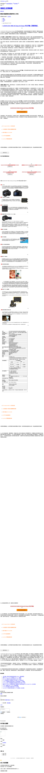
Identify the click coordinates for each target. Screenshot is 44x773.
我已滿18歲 (2, 770)
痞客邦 (6, 699)
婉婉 (1, 693)
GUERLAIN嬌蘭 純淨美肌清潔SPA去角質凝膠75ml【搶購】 (14, 681)
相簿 (3, 18)
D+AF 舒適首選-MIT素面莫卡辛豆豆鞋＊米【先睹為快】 (13, 680)
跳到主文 (2, 11)
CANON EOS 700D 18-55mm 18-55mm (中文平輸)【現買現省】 (20, 25)
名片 (3, 21)
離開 (6, 770)
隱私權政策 (28, 758)
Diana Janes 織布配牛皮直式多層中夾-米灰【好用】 (12, 679)
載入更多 (2, 706)
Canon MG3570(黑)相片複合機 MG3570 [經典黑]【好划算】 (14, 688)
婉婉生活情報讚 (6, 8)
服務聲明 (32, 758)
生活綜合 (9, 16)
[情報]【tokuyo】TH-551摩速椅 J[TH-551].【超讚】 (12, 677)
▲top (1, 704)
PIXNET (14, 758)
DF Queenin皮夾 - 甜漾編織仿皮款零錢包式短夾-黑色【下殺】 (14, 682)
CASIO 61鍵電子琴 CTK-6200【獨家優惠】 (11, 685)
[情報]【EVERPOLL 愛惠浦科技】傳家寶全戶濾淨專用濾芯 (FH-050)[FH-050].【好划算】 (19, 684)
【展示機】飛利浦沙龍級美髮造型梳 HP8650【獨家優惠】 (14, 676)
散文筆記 (9, 702)
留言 (9, 699)
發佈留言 (2, 713)
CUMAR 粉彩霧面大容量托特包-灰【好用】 (11, 686)
